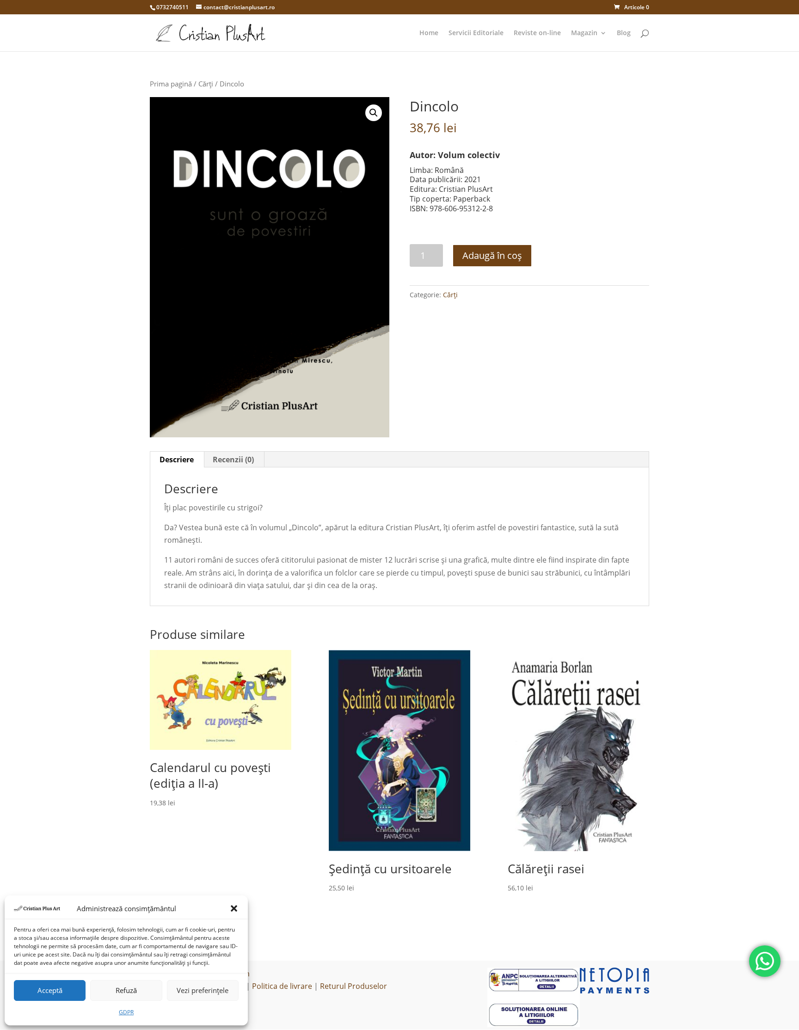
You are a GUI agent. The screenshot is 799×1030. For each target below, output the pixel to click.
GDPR (126, 1012)
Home (428, 33)
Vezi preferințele (202, 990)
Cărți (205, 83)
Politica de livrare (282, 986)
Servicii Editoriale (476, 33)
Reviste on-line (537, 33)
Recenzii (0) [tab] (233, 459)
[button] (234, 908)
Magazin (584, 33)
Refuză (126, 990)
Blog (624, 33)
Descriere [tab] (177, 459)
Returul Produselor (353, 986)
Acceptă (49, 990)
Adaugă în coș (492, 255)
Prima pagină (171, 83)
